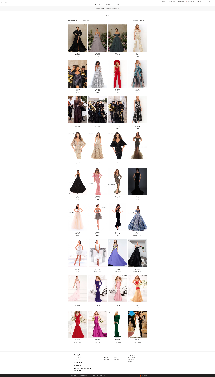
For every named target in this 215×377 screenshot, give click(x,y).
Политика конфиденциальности (99, 375)
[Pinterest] (81, 362)
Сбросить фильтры (86, 20)
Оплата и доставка (131, 357)
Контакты (164, 1)
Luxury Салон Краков (190, 1)
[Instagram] (77, 362)
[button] (143, 20)
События (106, 357)
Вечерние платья (106, 4)
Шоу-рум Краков (181, 1)
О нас (115, 357)
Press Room (106, 359)
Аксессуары (116, 4)
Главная (69, 11)
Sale (123, 4)
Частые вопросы (131, 359)
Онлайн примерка (173, 1)
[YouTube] (79, 362)
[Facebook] (74, 362)
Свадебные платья (95, 4)
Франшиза (116, 359)
